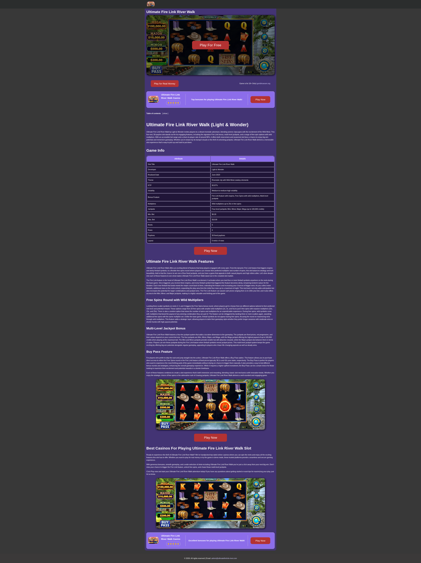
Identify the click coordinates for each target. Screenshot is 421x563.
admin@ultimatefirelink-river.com (224, 558)
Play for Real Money (164, 83)
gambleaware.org (263, 83)
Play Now (260, 99)
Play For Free (210, 45)
